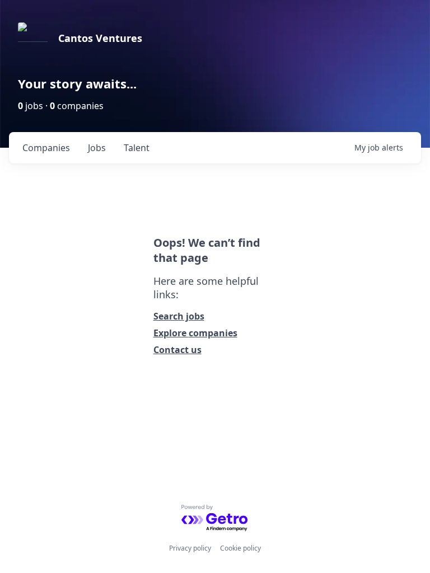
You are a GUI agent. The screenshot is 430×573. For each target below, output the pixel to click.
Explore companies (195, 333)
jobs (97, 148)
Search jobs (178, 316)
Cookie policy (240, 548)
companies (46, 148)
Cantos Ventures (100, 38)
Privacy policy (190, 548)
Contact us (177, 350)
